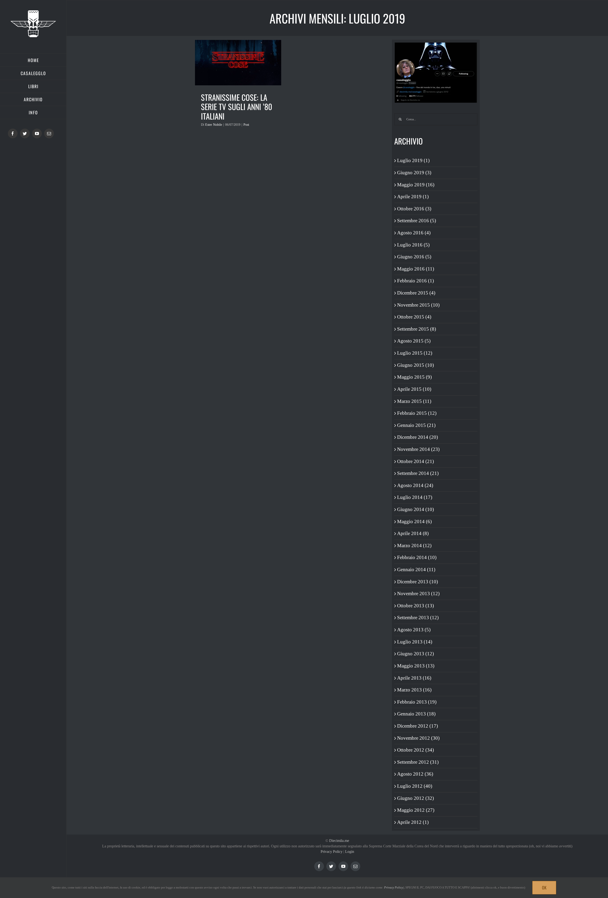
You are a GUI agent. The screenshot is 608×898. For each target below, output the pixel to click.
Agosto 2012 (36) (415, 774)
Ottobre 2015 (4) (414, 317)
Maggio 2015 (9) (414, 377)
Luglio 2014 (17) (414, 497)
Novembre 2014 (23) (418, 449)
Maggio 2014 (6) (414, 521)
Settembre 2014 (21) (418, 473)
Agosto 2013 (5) (414, 629)
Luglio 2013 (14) (414, 642)
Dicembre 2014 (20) (417, 437)
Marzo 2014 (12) (414, 545)
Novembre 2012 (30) (418, 738)
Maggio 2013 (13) (415, 666)
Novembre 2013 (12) (418, 593)
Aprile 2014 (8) (413, 533)
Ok (544, 887)
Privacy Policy (331, 852)
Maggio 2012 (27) (415, 810)
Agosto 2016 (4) (414, 233)
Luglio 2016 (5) (413, 245)
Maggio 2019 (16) (415, 185)
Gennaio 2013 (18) (416, 714)
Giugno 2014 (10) (415, 509)
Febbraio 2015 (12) (417, 413)
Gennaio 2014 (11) (416, 569)
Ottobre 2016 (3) (414, 209)
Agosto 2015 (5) (414, 341)
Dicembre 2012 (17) (417, 726)
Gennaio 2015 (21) (416, 425)
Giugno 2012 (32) (415, 798)
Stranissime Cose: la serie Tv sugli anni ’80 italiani (236, 107)
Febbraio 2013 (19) (417, 702)
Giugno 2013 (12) (415, 654)
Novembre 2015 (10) (418, 305)
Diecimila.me (339, 841)
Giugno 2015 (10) (415, 365)
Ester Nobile (213, 124)
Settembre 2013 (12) (418, 617)
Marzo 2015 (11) (414, 401)
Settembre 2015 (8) (416, 329)
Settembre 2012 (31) (418, 762)
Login (349, 852)
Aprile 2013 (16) (414, 678)
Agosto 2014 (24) (415, 485)
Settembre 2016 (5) (416, 220)
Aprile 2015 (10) (414, 389)
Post (246, 124)
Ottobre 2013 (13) (415, 605)
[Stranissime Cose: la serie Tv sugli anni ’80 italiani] (238, 62)
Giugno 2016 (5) (414, 257)
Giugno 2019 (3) (414, 172)
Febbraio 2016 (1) (415, 281)
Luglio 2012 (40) (414, 786)
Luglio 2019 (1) (413, 160)
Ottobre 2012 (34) (415, 750)
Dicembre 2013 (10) (417, 581)
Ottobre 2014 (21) (415, 461)
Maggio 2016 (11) (415, 269)
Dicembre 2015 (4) (416, 293)
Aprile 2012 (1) (413, 822)
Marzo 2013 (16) (414, 690)
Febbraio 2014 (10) (417, 557)
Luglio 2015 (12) (414, 353)
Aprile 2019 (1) (413, 196)
